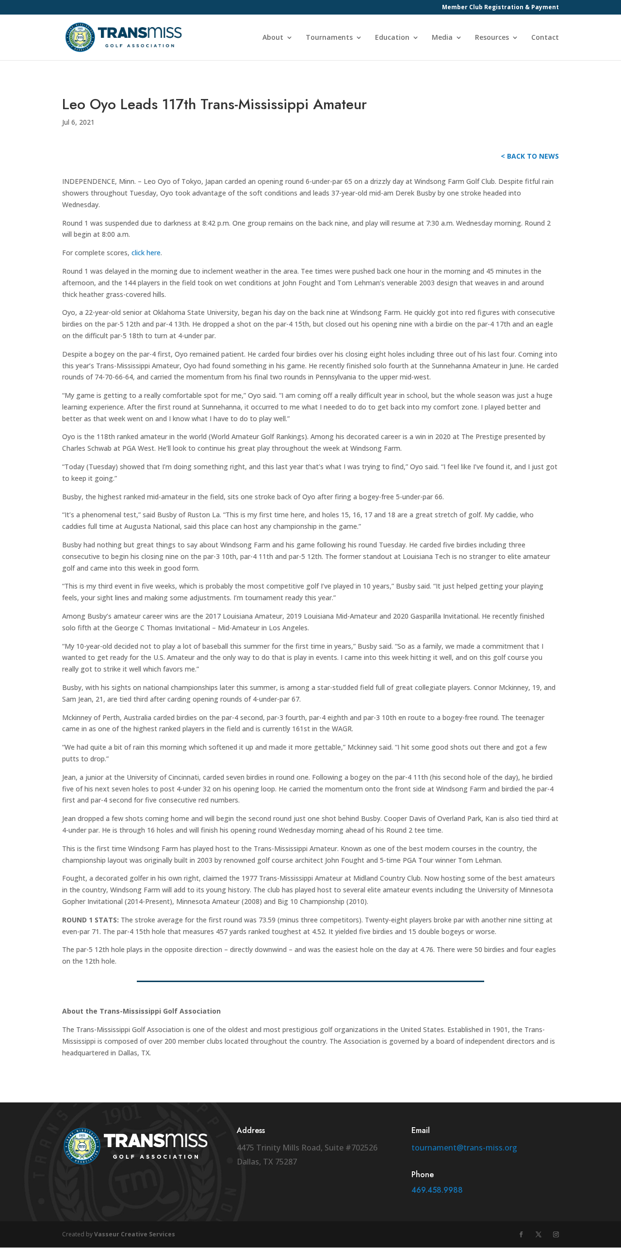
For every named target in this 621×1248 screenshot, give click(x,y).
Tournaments (329, 38)
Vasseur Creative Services (134, 1234)
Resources (492, 38)
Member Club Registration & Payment (500, 7)
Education (392, 38)
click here (146, 252)
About (272, 38)
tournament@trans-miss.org (464, 1147)
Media (442, 38)
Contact (545, 38)
